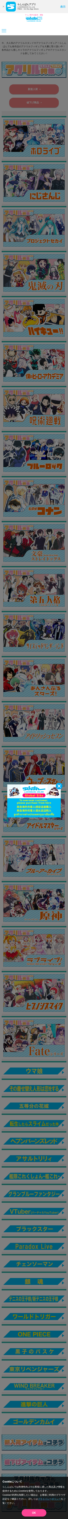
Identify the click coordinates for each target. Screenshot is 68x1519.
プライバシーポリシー (49, 1498)
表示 (63, 6)
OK (34, 1512)
